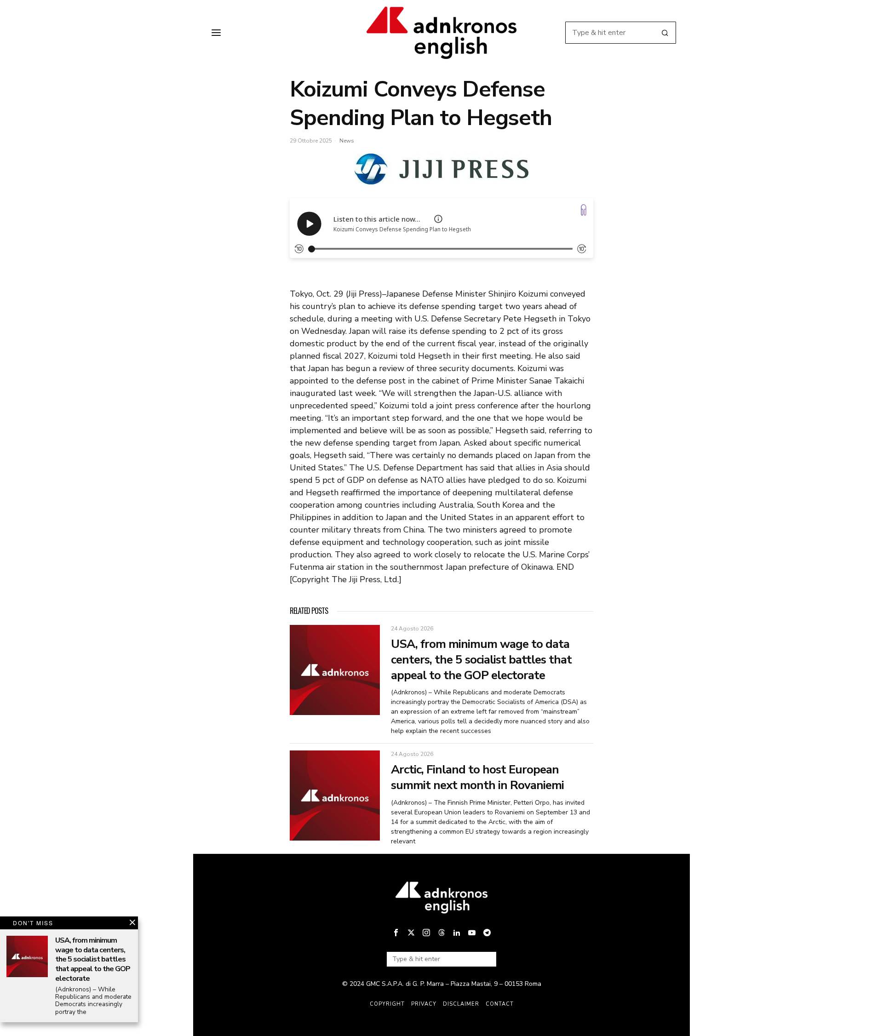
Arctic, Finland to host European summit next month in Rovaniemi (477, 777)
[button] (665, 33)
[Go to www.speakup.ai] (583, 210)
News (346, 140)
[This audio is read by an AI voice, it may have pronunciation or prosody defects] (438, 219)
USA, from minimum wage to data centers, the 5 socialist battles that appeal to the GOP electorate (481, 659)
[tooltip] (396, 932)
